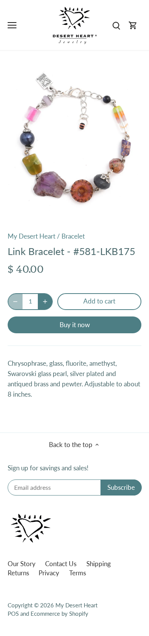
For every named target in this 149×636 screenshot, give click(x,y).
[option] (74, 144)
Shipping (98, 564)
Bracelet (73, 236)
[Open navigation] (12, 25)
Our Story (22, 564)
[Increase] (45, 302)
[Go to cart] (133, 25)
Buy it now (75, 325)
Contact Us (60, 564)
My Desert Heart (31, 236)
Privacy (49, 573)
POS (13, 613)
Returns (18, 573)
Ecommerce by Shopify (59, 613)
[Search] (116, 25)
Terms (77, 573)
